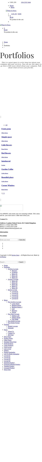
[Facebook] (4, 243)
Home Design (4, 149)
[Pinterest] (4, 245)
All (6, 125)
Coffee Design (4, 173)
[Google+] (4, 248)
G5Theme (3, 257)
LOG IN (14, 14)
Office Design (4, 132)
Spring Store (15, 255)
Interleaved (5, 161)
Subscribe (22, 240)
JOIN (19, 14)
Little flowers (6, 145)
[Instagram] (4, 246)
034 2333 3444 (26, 2)
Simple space (6, 137)
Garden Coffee (7, 169)
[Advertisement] (21, 95)
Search (21, 262)
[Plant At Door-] (11, 10)
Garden (3, 165)
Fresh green (6, 129)
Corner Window (8, 185)
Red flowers (6, 153)
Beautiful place (7, 177)
